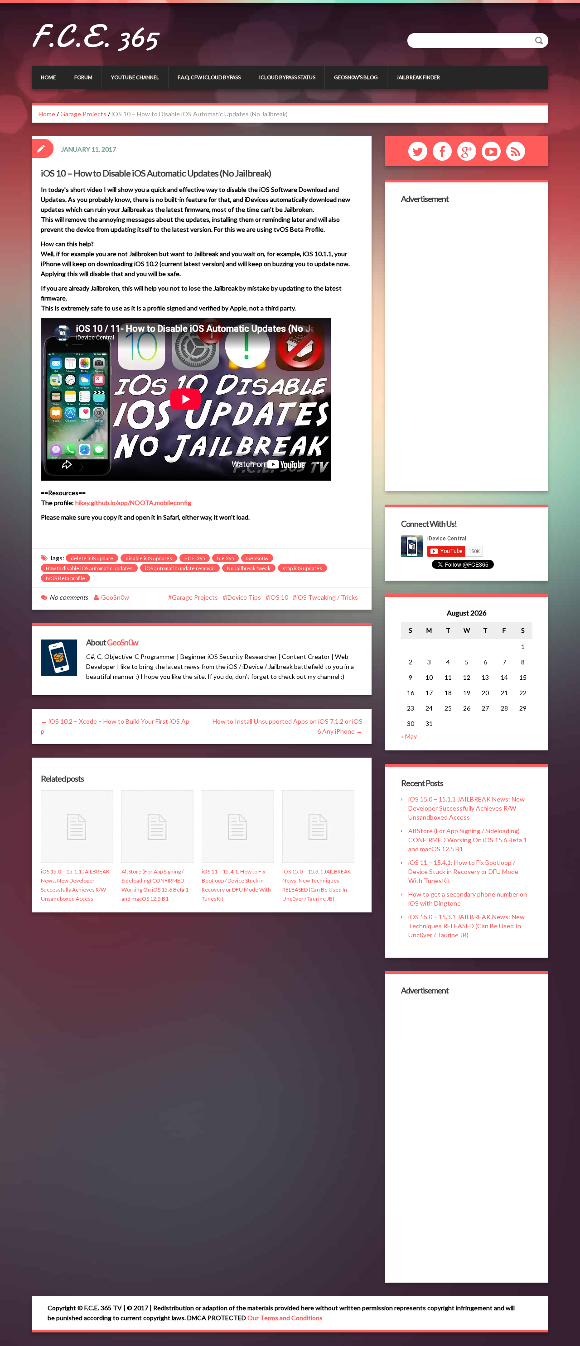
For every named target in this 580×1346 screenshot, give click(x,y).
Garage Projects (83, 114)
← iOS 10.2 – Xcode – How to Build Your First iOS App (115, 726)
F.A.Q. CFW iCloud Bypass (209, 77)
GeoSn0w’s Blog (356, 77)
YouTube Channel (135, 77)
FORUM (83, 77)
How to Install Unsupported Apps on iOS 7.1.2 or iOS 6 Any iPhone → (287, 726)
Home (48, 77)
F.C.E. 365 (94, 36)
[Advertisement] (466, 346)
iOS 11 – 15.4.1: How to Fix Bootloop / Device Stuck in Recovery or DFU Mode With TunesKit (463, 871)
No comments (68, 597)
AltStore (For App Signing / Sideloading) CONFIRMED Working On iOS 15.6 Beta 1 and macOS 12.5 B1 (467, 840)
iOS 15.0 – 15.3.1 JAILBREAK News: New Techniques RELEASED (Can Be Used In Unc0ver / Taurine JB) (466, 926)
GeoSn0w (257, 558)
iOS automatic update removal (180, 568)
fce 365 (225, 558)
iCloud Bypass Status (287, 77)
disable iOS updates (149, 558)
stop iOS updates (302, 568)
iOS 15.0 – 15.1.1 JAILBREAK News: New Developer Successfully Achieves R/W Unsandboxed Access (466, 808)
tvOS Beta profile (65, 578)
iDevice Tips (243, 597)
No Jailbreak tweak (249, 568)
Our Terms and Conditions (285, 1318)
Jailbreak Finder (418, 77)
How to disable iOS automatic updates (89, 568)
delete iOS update (92, 558)
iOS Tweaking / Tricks (327, 597)
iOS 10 (278, 597)
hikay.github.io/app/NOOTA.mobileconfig (133, 502)
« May (409, 736)
